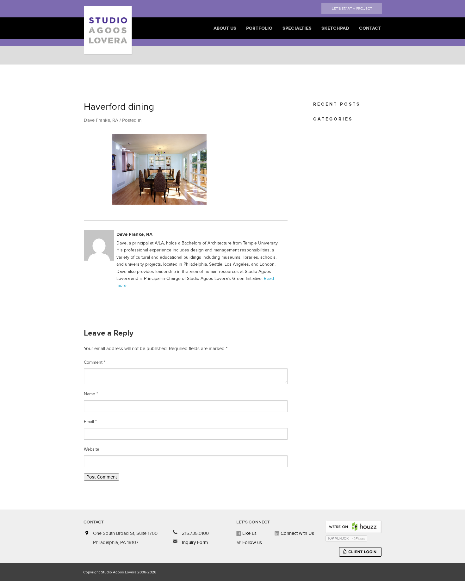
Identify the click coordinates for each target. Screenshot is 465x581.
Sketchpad (335, 28)
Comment (94, 362)
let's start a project (352, 9)
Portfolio (259, 28)
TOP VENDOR (338, 538)
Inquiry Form (194, 542)
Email (90, 421)
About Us (225, 28)
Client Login (360, 552)
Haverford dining (119, 107)
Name (91, 394)
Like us (249, 533)
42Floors (358, 538)
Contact (370, 28)
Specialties (297, 28)
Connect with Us (296, 533)
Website (91, 449)
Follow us (251, 542)
